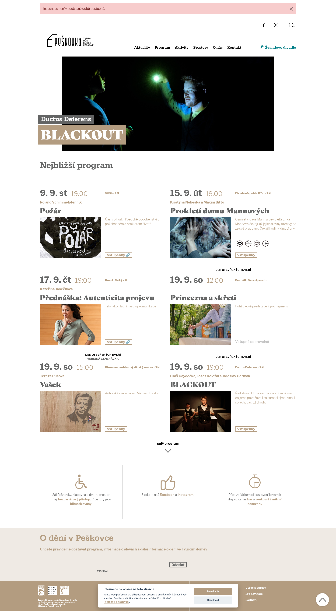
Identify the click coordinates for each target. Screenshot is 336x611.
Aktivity (182, 47)
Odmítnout (213, 600)
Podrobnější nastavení (116, 601)
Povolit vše (213, 591)
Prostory (200, 47)
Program (162, 47)
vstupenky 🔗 (118, 255)
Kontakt (234, 47)
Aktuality (142, 47)
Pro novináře (254, 594)
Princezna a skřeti (203, 297)
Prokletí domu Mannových (219, 210)
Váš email (103, 571)
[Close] (291, 8)
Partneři (251, 600)
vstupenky (246, 255)
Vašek (50, 384)
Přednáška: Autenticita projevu (97, 297)
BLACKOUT (193, 384)
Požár (50, 210)
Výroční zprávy (256, 587)
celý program (168, 443)
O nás (218, 47)
